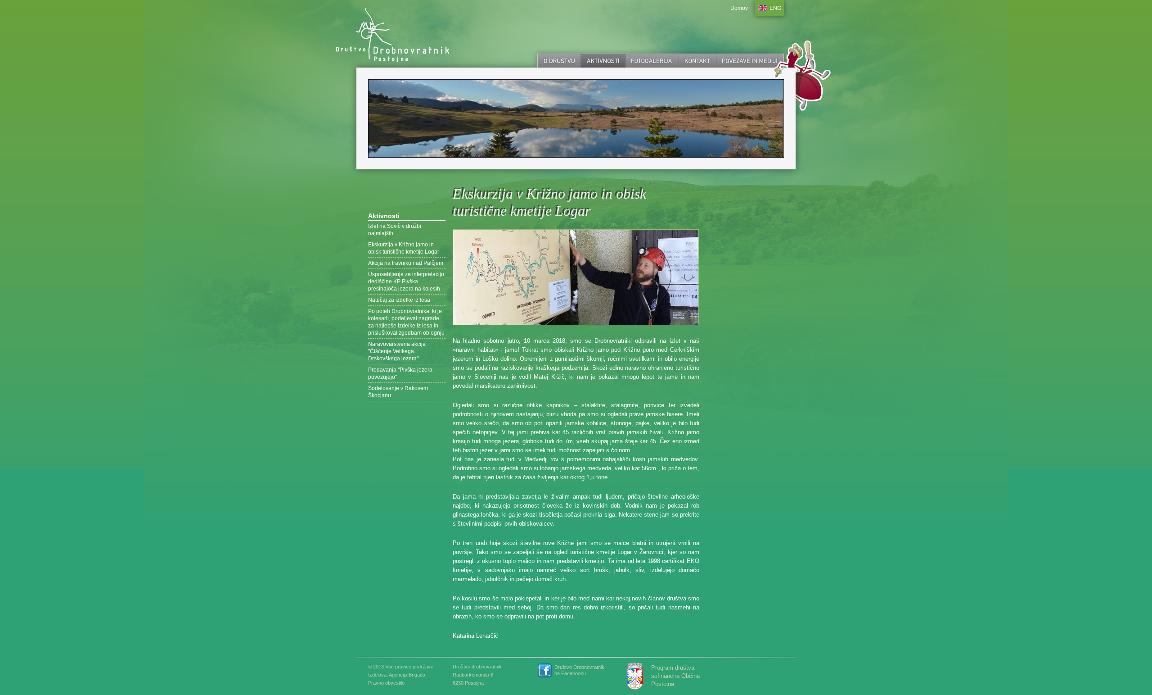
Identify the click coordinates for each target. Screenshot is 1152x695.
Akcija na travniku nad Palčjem (405, 263)
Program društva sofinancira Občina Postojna (675, 675)
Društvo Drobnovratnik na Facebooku (579, 670)
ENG (775, 8)
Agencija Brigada (407, 674)
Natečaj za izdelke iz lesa (399, 300)
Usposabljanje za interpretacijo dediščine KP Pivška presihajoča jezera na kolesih (406, 281)
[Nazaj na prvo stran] (404, 34)
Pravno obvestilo (386, 683)
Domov (739, 8)
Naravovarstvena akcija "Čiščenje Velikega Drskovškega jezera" (397, 351)
